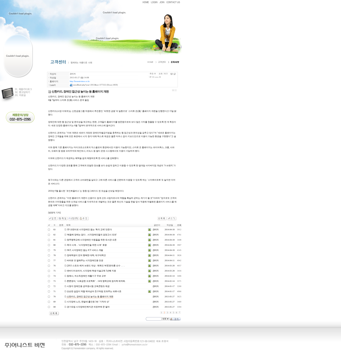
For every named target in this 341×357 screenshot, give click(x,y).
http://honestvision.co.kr (80, 81)
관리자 (73, 74)
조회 (179, 225)
